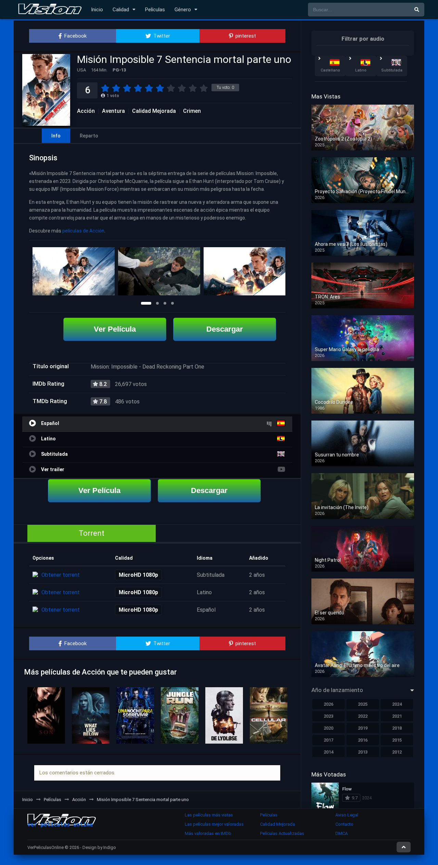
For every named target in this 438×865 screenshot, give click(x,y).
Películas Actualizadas (282, 833)
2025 (363, 704)
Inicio (97, 9)
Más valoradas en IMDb (208, 833)
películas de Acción (83, 231)
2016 (363, 740)
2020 (328, 728)
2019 (363, 728)
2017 (328, 740)
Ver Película (115, 329)
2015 (397, 740)
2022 (363, 716)
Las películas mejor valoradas (214, 824)
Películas (155, 9)
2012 (397, 752)
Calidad (121, 9)
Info (56, 135)
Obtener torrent (60, 575)
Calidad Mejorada (154, 111)
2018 (397, 728)
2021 (397, 716)
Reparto (89, 135)
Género (183, 9)
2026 (328, 704)
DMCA (341, 833)
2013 (363, 752)
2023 (328, 716)
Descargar (224, 329)
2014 (328, 752)
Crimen (192, 111)
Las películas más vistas (209, 814)
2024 (397, 704)
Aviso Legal (346, 814)
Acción (86, 111)
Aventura (113, 111)
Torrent (91, 533)
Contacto (344, 824)
